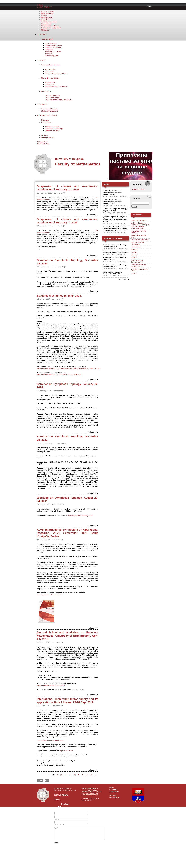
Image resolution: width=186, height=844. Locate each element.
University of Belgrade (138, 220)
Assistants (49, 50)
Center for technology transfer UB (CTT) (138, 265)
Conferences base (52, 131)
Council (44, 20)
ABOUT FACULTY (44, 7)
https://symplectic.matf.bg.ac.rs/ (80, 516)
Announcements (47, 137)
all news (122, 279)
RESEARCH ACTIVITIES (47, 115)
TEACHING (41, 34)
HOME (40, 5)
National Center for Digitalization (137, 243)
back (40, 780)
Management (46, 18)
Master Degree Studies (50, 78)
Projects (44, 135)
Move (59, 806)
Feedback (57, 799)
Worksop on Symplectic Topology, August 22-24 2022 (115, 210)
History (44, 16)
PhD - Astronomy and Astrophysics (59, 100)
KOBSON (134, 249)
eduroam (134, 255)
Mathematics (50, 69)
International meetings (54, 129)
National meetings (52, 127)
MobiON (134, 257)
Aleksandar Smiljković (61, 795)
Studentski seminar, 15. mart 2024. (59, 295)
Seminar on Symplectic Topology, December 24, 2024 (115, 246)
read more (91, 215)
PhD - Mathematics (52, 96)
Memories (45, 30)
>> (96, 775)
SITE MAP (112, 795)
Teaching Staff (47, 39)
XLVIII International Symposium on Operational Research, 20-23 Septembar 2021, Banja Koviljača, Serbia (67, 533)
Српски (149, 6)
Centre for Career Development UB (137, 261)
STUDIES (41, 60)
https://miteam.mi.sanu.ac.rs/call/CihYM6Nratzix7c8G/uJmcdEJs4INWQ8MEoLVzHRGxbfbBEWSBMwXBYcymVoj (82, 368)
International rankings (49, 26)
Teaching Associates (53, 52)
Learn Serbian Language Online (139, 270)
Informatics (49, 71)
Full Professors (51, 44)
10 (91, 775)
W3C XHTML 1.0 (114, 797)
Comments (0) (122, 196)
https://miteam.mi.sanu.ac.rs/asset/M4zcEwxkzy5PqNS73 (60, 374)
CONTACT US (43, 144)
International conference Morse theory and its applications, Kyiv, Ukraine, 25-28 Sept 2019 (67, 700)
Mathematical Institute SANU (138, 236)
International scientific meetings (138, 232)
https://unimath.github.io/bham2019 (51, 685)
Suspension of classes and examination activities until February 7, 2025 (67, 221)
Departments (46, 24)
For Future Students (49, 109)
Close (59, 808)
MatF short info (47, 14)
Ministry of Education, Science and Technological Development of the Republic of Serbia (140, 225)
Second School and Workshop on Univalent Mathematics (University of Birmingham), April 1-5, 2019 (67, 636)
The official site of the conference (50, 741)
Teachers (48, 54)
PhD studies (46, 91)
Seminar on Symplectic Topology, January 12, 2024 (115, 258)
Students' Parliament (49, 111)
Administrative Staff (49, 22)
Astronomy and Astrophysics (56, 73)
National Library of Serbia (139, 240)
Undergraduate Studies (50, 65)
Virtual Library (135, 247)
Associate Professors (53, 46)
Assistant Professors (53, 48)
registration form (66, 751)
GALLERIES (42, 142)
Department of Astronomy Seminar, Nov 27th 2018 (112, 273)
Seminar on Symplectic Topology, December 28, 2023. (115, 266)
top (46, 780)
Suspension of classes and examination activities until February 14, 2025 (67, 188)
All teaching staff (51, 56)
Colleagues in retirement (51, 28)
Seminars (45, 120)
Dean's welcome (47, 12)
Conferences (46, 122)
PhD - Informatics (52, 98)
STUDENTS (42, 104)
